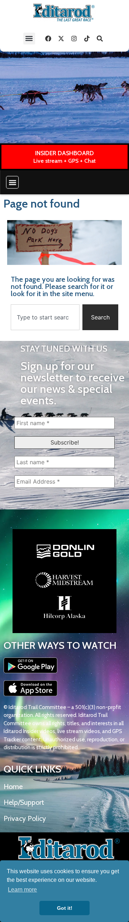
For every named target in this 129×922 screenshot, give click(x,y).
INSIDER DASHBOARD (64, 153)
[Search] (100, 38)
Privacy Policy (25, 818)
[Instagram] (74, 38)
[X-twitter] (61, 38)
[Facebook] (48, 38)
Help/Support (24, 802)
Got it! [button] (64, 908)
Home (13, 786)
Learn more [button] (22, 890)
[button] (29, 38)
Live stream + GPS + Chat (64, 160)
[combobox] (45, 317)
